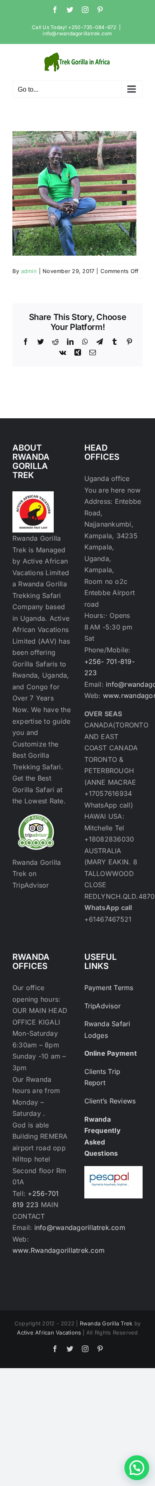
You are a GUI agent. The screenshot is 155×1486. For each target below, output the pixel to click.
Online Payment (110, 1053)
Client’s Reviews (110, 1101)
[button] (136, 1467)
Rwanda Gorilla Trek (106, 1323)
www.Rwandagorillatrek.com (58, 1250)
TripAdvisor (102, 1006)
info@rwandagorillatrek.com (77, 33)
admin (29, 271)
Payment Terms (109, 987)
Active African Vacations (49, 1332)
